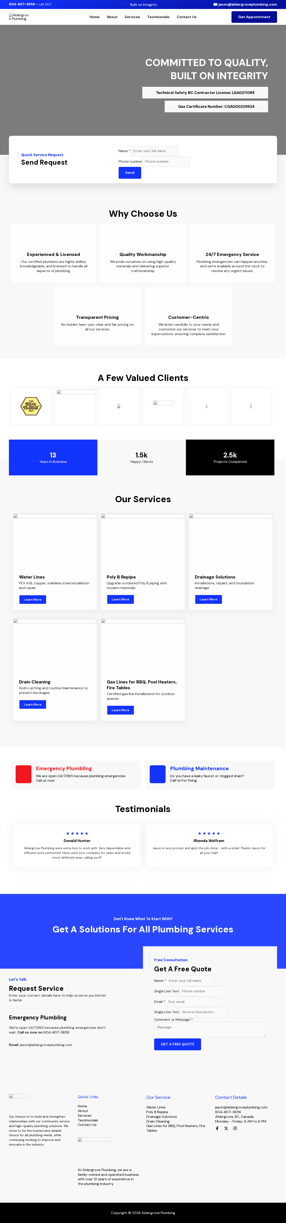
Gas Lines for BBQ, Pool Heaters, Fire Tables (175, 1128)
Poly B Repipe (157, 1112)
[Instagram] (235, 1128)
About (112, 17)
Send (130, 172)
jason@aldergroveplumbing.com (248, 4)
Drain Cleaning (158, 1121)
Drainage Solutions (161, 1116)
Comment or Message (173, 1019)
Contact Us (187, 17)
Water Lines (156, 1107)
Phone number (130, 161)
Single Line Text (166, 991)
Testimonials (158, 17)
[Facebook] (217, 1128)
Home (95, 17)
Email (159, 1001)
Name (124, 151)
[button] (254, 17)
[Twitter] (226, 1128)
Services (132, 17)
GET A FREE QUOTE (177, 1044)
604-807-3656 (56, 1032)
